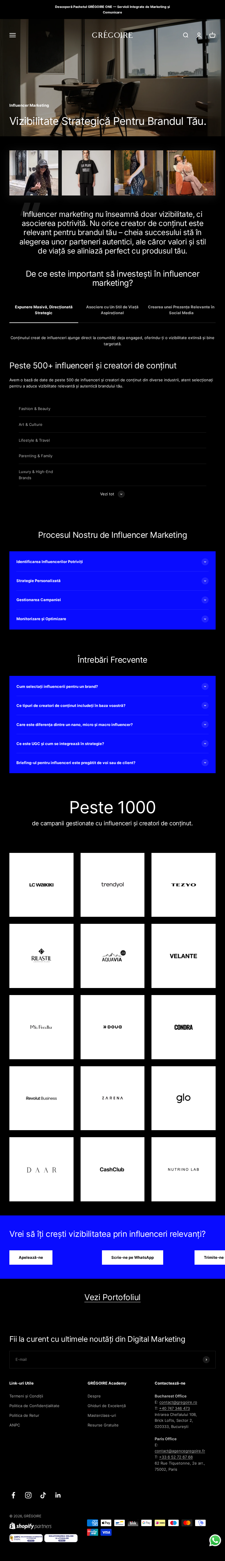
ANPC (14, 1425)
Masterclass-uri (102, 1415)
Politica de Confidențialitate (34, 1405)
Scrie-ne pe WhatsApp (132, 1257)
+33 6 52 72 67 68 (176, 1457)
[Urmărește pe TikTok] (43, 1495)
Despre (94, 1396)
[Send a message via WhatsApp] (215, 1540)
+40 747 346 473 (174, 1408)
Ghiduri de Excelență (107, 1405)
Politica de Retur (24, 1415)
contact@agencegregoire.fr (180, 1450)
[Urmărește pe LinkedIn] (58, 1495)
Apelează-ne (31, 1257)
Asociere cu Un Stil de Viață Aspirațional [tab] (112, 310)
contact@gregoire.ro (178, 1402)
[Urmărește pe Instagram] (28, 1495)
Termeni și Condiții (26, 1396)
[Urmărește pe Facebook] (13, 1495)
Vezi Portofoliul (112, 1297)
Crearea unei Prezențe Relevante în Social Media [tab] (181, 310)
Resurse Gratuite (103, 1425)
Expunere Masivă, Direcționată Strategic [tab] (44, 310)
